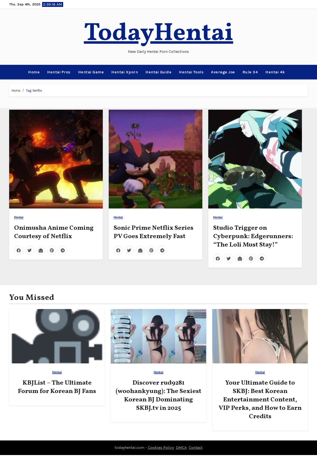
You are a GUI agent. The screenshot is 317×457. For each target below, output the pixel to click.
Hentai (19, 217)
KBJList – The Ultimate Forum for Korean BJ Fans (57, 387)
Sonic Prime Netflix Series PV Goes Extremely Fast (153, 232)
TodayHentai (158, 34)
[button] (11, 72)
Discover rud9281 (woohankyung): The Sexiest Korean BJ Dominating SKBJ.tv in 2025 (158, 395)
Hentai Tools (191, 72)
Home (34, 72)
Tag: (34, 90)
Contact (196, 447)
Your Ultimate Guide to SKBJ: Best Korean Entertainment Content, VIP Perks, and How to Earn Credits (260, 399)
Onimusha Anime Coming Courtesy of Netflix (54, 232)
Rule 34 (250, 72)
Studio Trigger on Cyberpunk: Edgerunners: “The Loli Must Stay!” (253, 236)
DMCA (181, 447)
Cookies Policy (161, 447)
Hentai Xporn (124, 72)
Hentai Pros (59, 72)
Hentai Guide (158, 72)
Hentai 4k (275, 72)
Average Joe (223, 72)
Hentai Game (91, 72)
